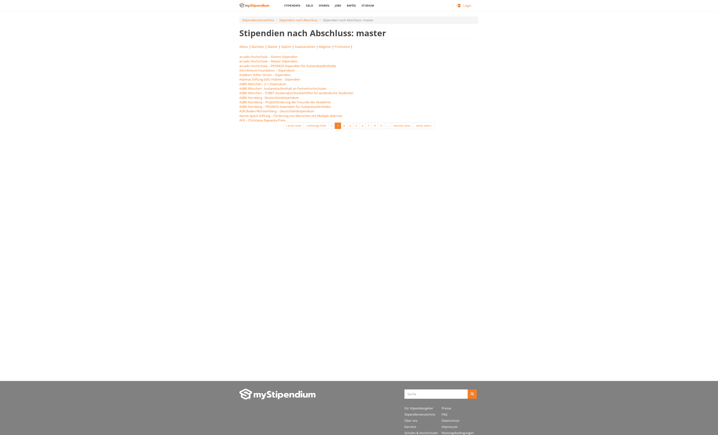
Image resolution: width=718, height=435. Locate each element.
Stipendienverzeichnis (258, 20)
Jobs (338, 5)
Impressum (450, 427)
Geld (309, 5)
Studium (368, 5)
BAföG (351, 5)
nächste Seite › (402, 125)
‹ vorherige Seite (316, 125)
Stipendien (292, 5)
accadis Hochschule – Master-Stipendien (268, 61)
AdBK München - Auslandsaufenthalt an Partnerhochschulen (282, 88)
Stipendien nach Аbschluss (298, 20)
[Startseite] (255, 5)
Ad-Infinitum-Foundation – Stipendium (267, 70)
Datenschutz (450, 421)
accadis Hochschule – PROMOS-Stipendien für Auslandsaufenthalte (287, 66)
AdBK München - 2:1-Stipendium (262, 84)
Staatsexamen (305, 46)
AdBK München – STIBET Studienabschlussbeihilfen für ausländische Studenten (296, 93)
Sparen (324, 5)
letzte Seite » (424, 125)
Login (467, 5)
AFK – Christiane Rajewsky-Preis (262, 120)
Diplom (286, 46)
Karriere (410, 427)
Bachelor (257, 46)
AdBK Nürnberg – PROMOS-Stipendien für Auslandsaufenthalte (285, 106)
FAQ (444, 414)
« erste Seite (293, 125)
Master (273, 46)
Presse (446, 408)
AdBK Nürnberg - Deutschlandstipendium (269, 97)
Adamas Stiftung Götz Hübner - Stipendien (269, 79)
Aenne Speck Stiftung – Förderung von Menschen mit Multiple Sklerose (290, 116)
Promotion (342, 46)
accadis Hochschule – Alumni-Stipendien (268, 57)
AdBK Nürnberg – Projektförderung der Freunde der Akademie (285, 102)
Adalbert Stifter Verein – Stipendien (265, 75)
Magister (325, 46)
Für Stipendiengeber (418, 408)
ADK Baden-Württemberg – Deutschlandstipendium (276, 111)
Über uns (411, 421)
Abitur (243, 46)
